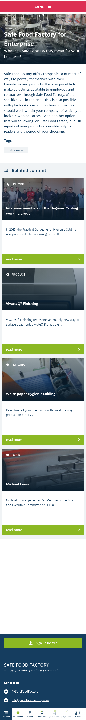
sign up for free (46, 643)
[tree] (49, 714)
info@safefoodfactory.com (30, 700)
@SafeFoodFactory (25, 691)
